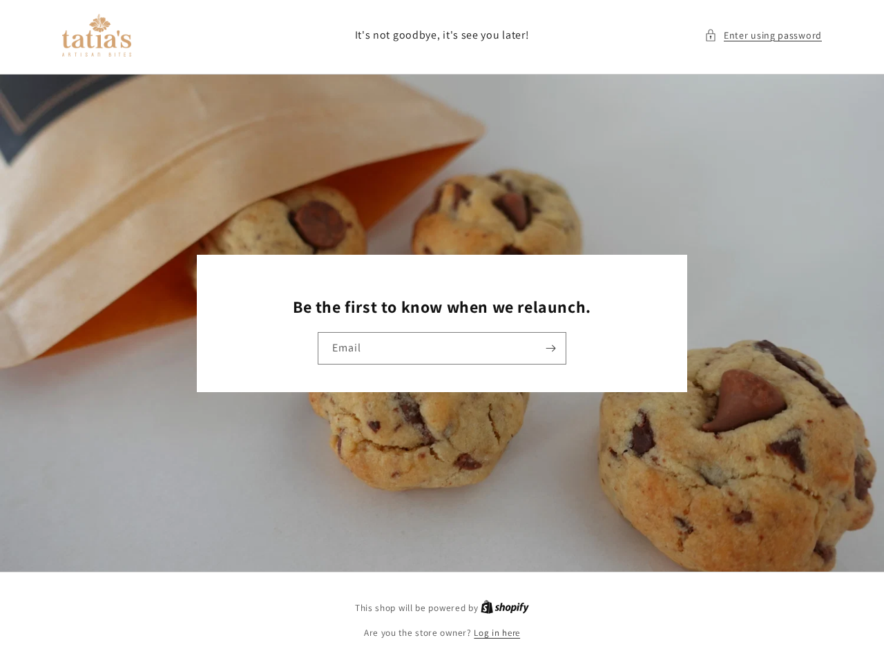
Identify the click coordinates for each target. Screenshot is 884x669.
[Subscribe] (550, 348)
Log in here (497, 633)
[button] (763, 35)
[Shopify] (505, 608)
